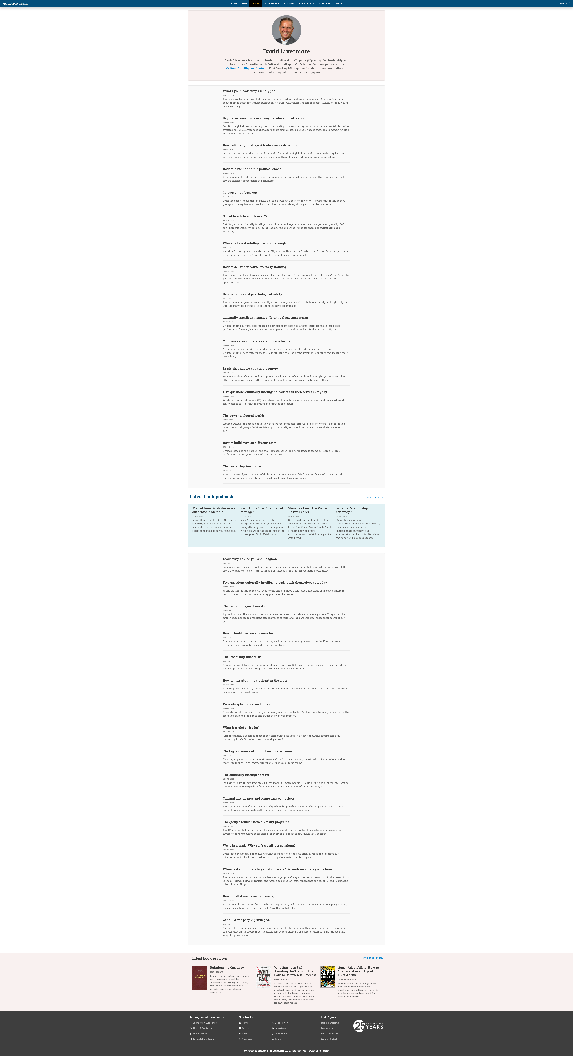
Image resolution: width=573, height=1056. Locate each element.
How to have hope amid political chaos (252, 169)
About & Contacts (202, 1028)
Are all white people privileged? (246, 920)
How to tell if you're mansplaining (248, 896)
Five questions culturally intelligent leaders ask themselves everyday (275, 392)
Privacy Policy (200, 1033)
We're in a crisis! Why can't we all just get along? (259, 845)
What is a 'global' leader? (241, 727)
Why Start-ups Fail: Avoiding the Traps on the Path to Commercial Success (295, 971)
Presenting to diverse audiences (246, 704)
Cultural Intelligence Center (245, 68)
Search (278, 1039)
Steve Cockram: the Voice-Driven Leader (307, 510)
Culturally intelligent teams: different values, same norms (266, 318)
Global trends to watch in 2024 (245, 216)
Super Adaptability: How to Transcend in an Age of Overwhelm (358, 971)
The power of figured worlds (244, 415)
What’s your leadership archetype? (249, 91)
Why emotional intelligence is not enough (254, 243)
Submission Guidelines (205, 1023)
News (244, 3)
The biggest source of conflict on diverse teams (257, 751)
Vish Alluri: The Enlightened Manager (261, 510)
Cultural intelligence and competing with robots (258, 798)
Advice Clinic (281, 1033)
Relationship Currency (227, 967)
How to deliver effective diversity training (254, 267)
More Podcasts (374, 497)
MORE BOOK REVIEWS (373, 958)
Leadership (327, 1028)
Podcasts (289, 3)
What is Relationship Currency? (352, 510)
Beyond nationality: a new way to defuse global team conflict (268, 118)
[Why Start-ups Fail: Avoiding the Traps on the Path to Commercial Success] (265, 986)
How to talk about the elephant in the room (255, 680)
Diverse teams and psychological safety (252, 294)
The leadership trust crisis (242, 466)
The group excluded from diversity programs (256, 822)
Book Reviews (272, 3)
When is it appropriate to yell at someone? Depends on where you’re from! (278, 869)
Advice (338, 3)
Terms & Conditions (203, 1039)
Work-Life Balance (330, 1033)
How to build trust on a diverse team (250, 443)
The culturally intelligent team (246, 775)
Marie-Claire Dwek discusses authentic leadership (213, 510)
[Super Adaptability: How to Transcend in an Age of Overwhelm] (329, 983)
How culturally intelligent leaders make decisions (260, 145)
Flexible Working (330, 1023)
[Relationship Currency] (201, 981)
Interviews (324, 3)
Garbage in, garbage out (240, 192)
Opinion (256, 3)
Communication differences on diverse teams (256, 341)
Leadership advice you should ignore (250, 368)
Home (234, 3)
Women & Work (329, 1039)
